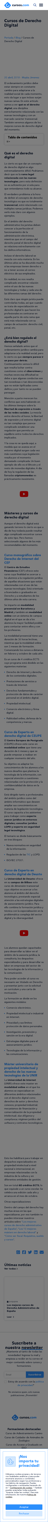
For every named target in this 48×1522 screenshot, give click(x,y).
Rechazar (24, 1513)
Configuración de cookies (21, 1488)
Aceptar (24, 1507)
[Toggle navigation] (41, 5)
